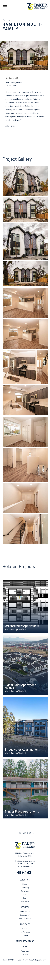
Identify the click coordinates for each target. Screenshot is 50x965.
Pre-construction (25, 918)
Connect (25, 947)
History (25, 884)
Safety (25, 895)
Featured (25, 929)
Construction (25, 911)
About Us (25, 880)
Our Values (25, 891)
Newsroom (25, 951)
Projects (6, 20)
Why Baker (25, 901)
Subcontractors (25, 941)
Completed (25, 935)
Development (25, 915)
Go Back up (24, 833)
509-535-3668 (27, 864)
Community (25, 888)
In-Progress (25, 932)
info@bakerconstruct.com (25, 861)
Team (25, 898)
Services (25, 907)
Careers (25, 954)
